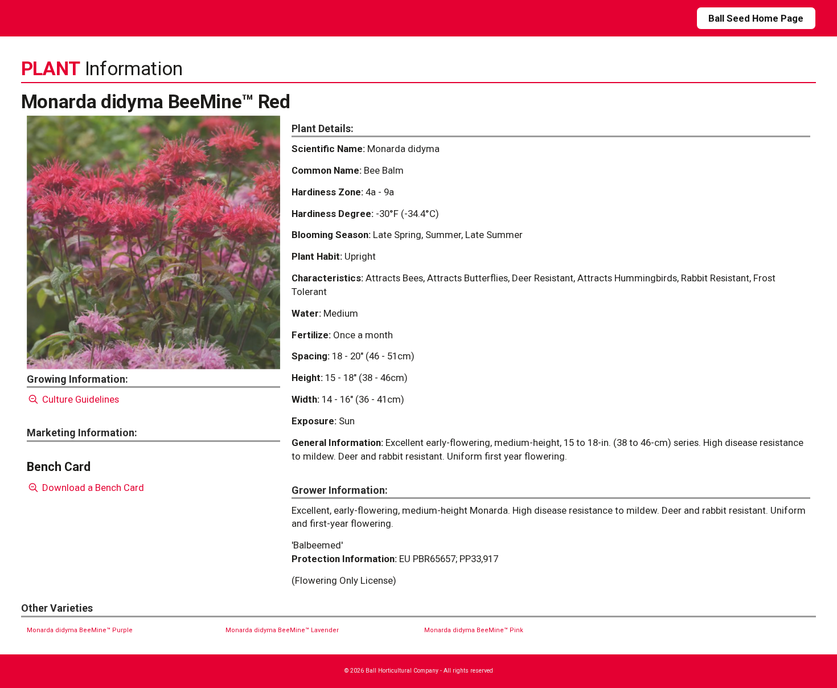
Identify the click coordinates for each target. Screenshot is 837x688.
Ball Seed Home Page (755, 18)
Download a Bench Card (92, 487)
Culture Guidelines (79, 399)
